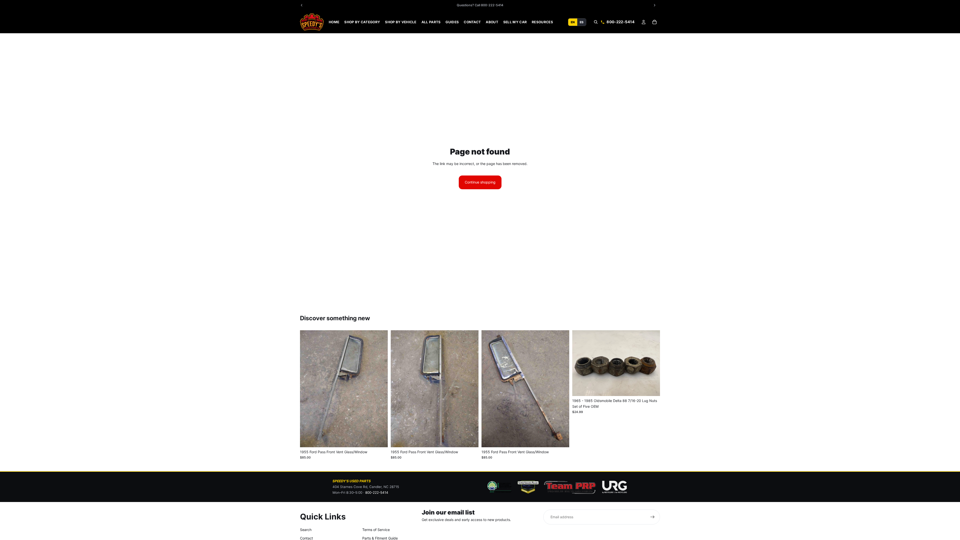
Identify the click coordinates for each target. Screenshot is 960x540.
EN (573, 22)
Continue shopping (480, 182)
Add (656, 388)
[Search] (595, 22)
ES (582, 22)
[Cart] (654, 22)
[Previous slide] (307, 388)
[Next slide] (380, 388)
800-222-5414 (620, 22)
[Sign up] (652, 517)
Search (306, 530)
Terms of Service (376, 530)
